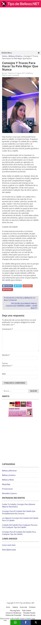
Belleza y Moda (8, 480)
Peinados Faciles (29, 613)
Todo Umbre (26, 610)
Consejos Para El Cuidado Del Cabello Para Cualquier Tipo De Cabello (19, 533)
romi (5, 73)
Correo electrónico (7, 364)
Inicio (8, 607)
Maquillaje (6, 484)
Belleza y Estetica (15, 56)
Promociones (7, 489)
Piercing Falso (15, 610)
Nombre (6, 355)
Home (4, 56)
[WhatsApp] (15, 622)
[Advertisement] (20, 29)
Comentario (7, 329)
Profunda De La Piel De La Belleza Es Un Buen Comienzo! (19, 299)
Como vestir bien (9, 545)
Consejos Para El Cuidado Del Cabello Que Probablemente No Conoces (18, 512)
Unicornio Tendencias (13, 613)
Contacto (32, 607)
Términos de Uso (29, 615)
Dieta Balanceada (9, 550)
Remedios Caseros (9, 493)
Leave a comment (13, 75)
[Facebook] (25, 622)
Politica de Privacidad (13, 615)
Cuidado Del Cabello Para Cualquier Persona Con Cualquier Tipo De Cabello (19, 526)
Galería (15, 607)
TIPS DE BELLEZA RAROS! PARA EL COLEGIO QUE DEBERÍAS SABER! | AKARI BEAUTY (21, 305)
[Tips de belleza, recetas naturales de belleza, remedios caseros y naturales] (20, 7)
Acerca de (23, 607)
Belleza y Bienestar (9, 470)
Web (4, 374)
